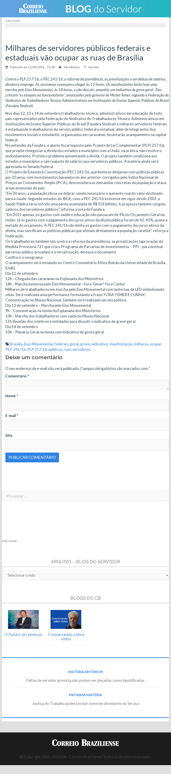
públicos (55, 349)
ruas (67, 349)
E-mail (11, 415)
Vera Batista (72, 67)
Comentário (17, 376)
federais (61, 344)
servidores (82, 349)
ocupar (155, 344)
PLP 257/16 (37, 349)
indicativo (100, 344)
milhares (141, 344)
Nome (11, 395)
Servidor (93, 67)
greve (85, 344)
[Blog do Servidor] (103, 8)
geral (74, 344)
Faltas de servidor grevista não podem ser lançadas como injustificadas (85, 680)
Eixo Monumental (38, 344)
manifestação (121, 344)
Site (8, 435)
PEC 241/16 (15, 349)
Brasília (16, 344)
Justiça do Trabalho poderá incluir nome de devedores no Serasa (85, 703)
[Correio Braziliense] (36, 8)
